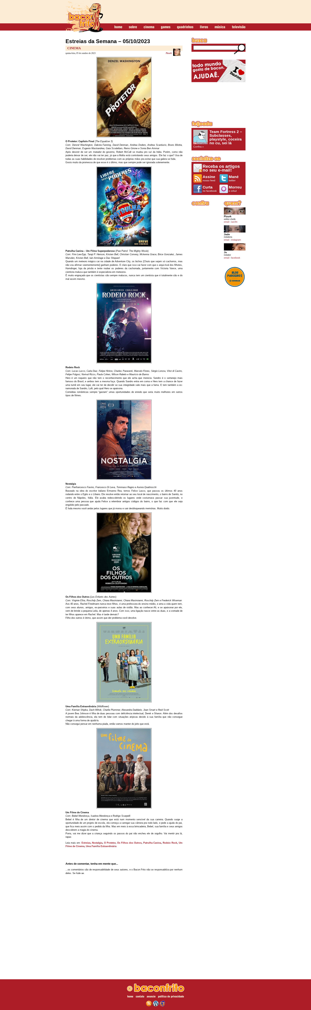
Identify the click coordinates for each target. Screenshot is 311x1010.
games (165, 27)
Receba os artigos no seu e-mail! (221, 168)
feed (149, 1003)
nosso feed (209, 178)
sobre (133, 27)
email (226, 222)
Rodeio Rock (170, 842)
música (220, 27)
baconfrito (84, 17)
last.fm (234, 222)
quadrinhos (185, 27)
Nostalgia (97, 842)
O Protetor (110, 842)
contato (140, 997)
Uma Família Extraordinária (101, 846)
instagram (236, 240)
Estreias (86, 842)
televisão (238, 27)
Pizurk (169, 53)
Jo (225, 252)
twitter (234, 178)
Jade (227, 234)
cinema (149, 27)
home (118, 27)
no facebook (210, 188)
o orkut (235, 188)
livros (204, 27)
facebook (235, 258)
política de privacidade (171, 997)
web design (162, 1003)
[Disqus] (124, 925)
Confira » (217, 139)
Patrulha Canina (152, 842)
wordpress (156, 1003)
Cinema (74, 48)
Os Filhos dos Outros (129, 842)
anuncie (151, 997)
